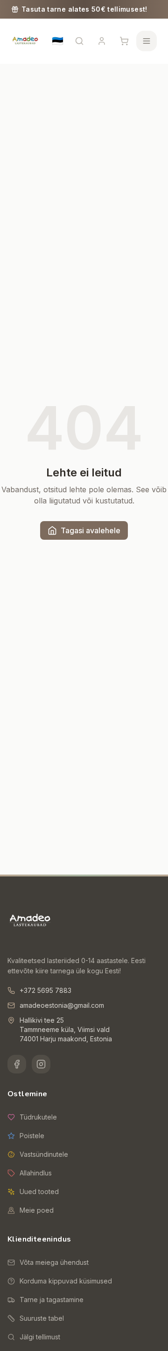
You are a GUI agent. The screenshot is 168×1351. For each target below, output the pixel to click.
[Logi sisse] (101, 41)
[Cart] (124, 41)
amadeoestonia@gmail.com (62, 1005)
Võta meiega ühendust (54, 1262)
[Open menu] (146, 41)
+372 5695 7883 (45, 990)
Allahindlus (36, 1173)
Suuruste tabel (42, 1318)
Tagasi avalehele (90, 530)
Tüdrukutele (38, 1117)
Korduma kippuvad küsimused (66, 1281)
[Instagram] (41, 1064)
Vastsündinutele (44, 1154)
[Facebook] (16, 1064)
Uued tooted (39, 1191)
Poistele (32, 1136)
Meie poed (37, 1210)
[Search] (79, 41)
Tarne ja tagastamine (52, 1299)
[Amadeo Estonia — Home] (29, 921)
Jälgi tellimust (40, 1337)
